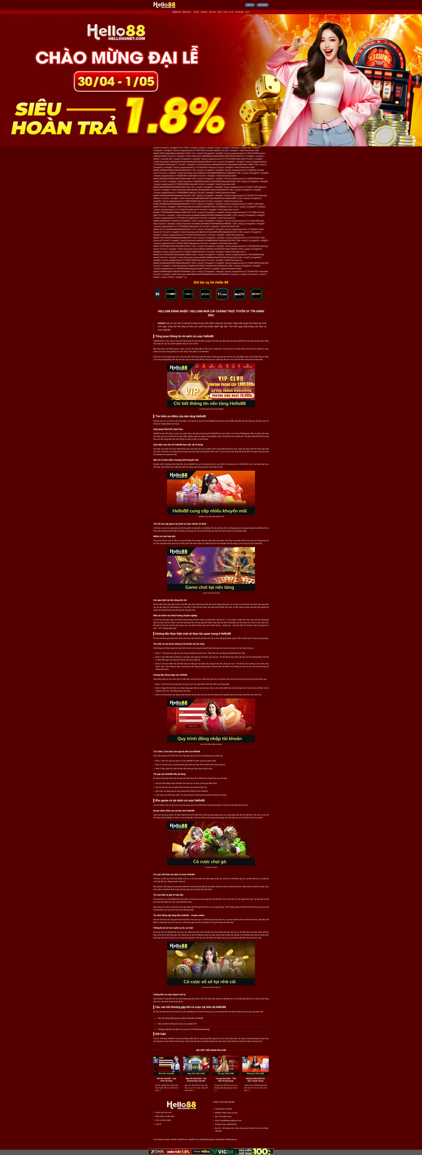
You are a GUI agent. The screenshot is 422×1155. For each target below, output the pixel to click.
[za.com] (164, 5)
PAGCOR (214, 433)
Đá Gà (231, 12)
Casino (196, 12)
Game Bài (203, 12)
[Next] (269, 1076)
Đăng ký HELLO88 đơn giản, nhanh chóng (255, 1079)
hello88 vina (193, 1139)
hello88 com (182, 1139)
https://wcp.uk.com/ (255, 1041)
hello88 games (231, 1139)
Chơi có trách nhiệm (163, 1120)
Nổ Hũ (219, 12)
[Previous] (153, 1076)
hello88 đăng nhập (206, 1139)
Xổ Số (225, 12)
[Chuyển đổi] (155, 1018)
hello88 (229, 1109)
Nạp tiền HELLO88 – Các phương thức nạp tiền (196, 1079)
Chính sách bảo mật (163, 1112)
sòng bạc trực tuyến (212, 359)
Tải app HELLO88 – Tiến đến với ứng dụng (226, 1079)
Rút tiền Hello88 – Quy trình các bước (166, 1079)
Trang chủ (176, 12)
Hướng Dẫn (186, 12)
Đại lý (247, 12)
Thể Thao (212, 12)
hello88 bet (219, 1139)
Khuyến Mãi (239, 12)
